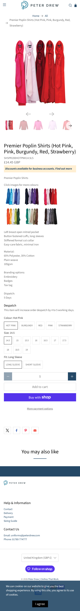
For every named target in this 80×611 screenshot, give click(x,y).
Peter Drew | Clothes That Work (43, 579)
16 (36, 340)
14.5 (8, 340)
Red (40, 325)
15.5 (27, 340)
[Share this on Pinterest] (25, 430)
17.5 (64, 340)
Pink (50, 325)
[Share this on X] (7, 430)
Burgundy (27, 325)
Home (35, 16)
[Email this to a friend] (35, 430)
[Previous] (28, 114)
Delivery (8, 513)
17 (55, 340)
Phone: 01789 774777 (15, 539)
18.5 (17, 349)
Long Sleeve (13, 364)
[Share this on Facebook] (16, 430)
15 (17, 340)
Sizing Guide (10, 521)
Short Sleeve (33, 364)
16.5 (45, 340)
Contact (8, 509)
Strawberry (65, 325)
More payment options (40, 409)
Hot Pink (11, 325)
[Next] (52, 114)
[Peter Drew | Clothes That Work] (40, 5)
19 (26, 349)
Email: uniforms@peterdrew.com (22, 535)
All (46, 16)
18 (8, 349)
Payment (9, 517)
